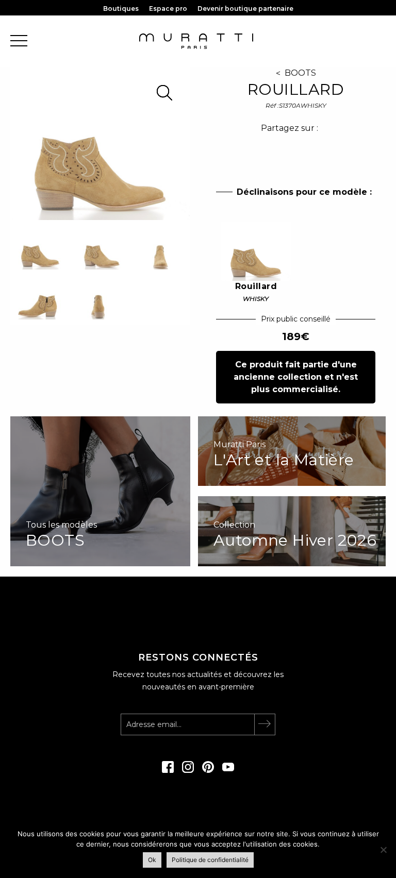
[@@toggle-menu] (18, 41)
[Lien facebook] (168, 770)
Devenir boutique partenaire (245, 8)
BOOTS (300, 73)
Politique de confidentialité (210, 860)
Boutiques (121, 8)
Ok (152, 860)
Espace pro (168, 8)
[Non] (383, 850)
